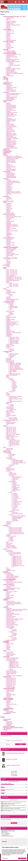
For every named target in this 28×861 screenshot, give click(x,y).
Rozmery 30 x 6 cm (11, 684)
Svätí (10, 456)
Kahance (8, 592)
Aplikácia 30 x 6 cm (17, 556)
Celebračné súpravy (11, 317)
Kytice (7, 596)
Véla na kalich (9, 410)
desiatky (8, 534)
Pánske (11, 636)
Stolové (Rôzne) (10, 98)
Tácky (10, 308)
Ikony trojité (9, 282)
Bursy (7, 416)
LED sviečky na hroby (11, 591)
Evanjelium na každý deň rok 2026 (12, 765)
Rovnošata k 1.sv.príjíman (12, 59)
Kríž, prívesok (9, 581)
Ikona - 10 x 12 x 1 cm (11, 274)
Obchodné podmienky (9, 726)
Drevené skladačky (10, 249)
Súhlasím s (14, 740)
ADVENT (6, 600)
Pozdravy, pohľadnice (11, 659)
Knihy (5, 101)
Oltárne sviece (9, 655)
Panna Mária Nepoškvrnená (19, 462)
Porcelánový (9, 208)
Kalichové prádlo (10, 360)
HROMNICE (6, 641)
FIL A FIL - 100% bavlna (15, 368)
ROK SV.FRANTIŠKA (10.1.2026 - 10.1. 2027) (15, 16)
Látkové (11, 539)
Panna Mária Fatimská (17, 460)
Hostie (5, 267)
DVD (7, 81)
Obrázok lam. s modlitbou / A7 (13, 156)
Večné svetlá (9, 344)
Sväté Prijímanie (10, 175)
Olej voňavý (9, 449)
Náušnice (8, 241)
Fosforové (8, 291)
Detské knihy (7, 84)
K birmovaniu (9, 183)
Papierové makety (10, 170)
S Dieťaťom (15, 488)
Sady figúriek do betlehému (12, 614)
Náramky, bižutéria (10, 69)
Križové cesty (7, 150)
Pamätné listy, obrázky (11, 56)
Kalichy (8, 318)
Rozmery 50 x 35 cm (14, 443)
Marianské (14, 387)
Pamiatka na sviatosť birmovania (14, 582)
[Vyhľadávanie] (19, 2)
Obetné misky (9, 325)
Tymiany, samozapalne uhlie (11, 420)
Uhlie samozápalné (11, 422)
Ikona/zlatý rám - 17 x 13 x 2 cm (14, 279)
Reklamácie (9, 724)
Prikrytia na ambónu (11, 415)
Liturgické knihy (8, 151)
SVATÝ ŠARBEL (7, 29)
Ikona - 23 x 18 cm (13, 285)
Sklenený (8, 210)
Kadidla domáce (10, 423)
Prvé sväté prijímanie (11, 126)
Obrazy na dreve (10, 435)
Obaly (5, 153)
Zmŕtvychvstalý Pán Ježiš (12, 658)
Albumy (8, 58)
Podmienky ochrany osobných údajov (13, 727)
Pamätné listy (7, 171)
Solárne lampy (9, 597)
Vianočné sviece (10, 621)
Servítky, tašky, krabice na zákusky (14, 73)
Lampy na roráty (10, 604)
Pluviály (8, 394)
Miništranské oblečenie (11, 375)
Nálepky (8, 227)
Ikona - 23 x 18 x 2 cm (11, 272)
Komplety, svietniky (10, 292)
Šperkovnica (9, 234)
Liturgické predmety (9, 301)
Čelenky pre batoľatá (11, 248)
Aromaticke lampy (10, 215)
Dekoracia (8, 587)
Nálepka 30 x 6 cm (16, 557)
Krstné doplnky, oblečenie (12, 576)
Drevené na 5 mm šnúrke (15, 531)
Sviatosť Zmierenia (10, 174)
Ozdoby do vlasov (10, 242)
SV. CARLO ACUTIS (8, 41)
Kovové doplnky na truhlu (12, 299)
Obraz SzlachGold (10, 275)
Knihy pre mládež (8, 100)
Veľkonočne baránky (11, 671)
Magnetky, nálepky (10, 694)
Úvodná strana (7, 719)
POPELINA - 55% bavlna (15, 364)
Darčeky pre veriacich (9, 214)
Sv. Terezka (15, 505)
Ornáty (8, 377)
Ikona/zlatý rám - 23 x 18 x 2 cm (14, 278)
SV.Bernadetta (15, 510)
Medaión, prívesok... (11, 22)
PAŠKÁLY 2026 (7, 676)
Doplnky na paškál (10, 687)
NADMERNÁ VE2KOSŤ (14, 374)
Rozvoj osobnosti (10, 131)
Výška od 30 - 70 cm (14, 338)
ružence (8, 262)
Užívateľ (6, 720)
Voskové (11, 555)
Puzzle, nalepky (10, 613)
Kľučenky (8, 45)
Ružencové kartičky (9, 201)
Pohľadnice (6, 196)
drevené (8, 526)
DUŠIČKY (6, 590)
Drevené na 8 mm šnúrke (15, 529)
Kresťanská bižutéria (9, 237)
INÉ (10, 372)
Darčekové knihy (10, 55)
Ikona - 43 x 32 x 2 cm (11, 269)
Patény (8, 329)
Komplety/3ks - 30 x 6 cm (18, 565)
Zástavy (8, 414)
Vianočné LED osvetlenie (12, 624)
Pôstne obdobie (10, 124)
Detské (8, 95)
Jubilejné (8, 179)
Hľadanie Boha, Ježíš (11, 114)
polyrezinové (9, 458)
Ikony (7, 32)
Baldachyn (8, 358)
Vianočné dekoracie (11, 616)
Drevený (8, 204)
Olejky (7, 326)
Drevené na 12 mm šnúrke (15, 527)
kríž (7, 260)
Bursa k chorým (13, 418)
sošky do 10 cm (10, 468)
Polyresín (8, 207)
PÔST (5, 650)
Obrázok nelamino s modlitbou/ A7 (14, 157)
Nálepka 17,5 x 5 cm (17, 563)
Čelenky (11, 63)
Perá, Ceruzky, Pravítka (12, 230)
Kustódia (8, 346)
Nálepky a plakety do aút (12, 226)
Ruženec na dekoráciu (11, 547)
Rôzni (13, 508)
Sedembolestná (16, 489)
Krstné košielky (10, 575)
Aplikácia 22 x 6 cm (17, 558)
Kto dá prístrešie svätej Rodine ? (14, 603)
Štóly (7, 403)
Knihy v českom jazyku (11, 148)
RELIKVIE (6, 49)
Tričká (7, 235)
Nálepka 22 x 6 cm (16, 559)
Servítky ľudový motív (11, 704)
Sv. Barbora (15, 494)
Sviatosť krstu (7, 572)
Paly (7, 392)
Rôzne (8, 281)
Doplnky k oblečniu (10, 60)
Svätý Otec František (11, 137)
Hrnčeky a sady (10, 221)
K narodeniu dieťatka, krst (12, 181)
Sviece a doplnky (10, 71)
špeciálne (8, 544)
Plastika (8, 266)
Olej (5, 447)
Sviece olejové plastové (15, 552)
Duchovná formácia (11, 110)
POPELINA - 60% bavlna (15, 363)
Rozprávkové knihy (10, 91)
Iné (10, 66)
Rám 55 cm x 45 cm (11, 429)
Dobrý (2, 786)
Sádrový (8, 209)
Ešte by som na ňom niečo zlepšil (7, 789)
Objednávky (9, 722)
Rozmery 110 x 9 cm (11, 678)
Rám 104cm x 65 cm (11, 427)
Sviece (5, 549)
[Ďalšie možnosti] (26, 2)
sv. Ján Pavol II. (16, 498)
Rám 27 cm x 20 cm (11, 431)
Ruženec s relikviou (11, 52)
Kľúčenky (8, 19)
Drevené (8, 290)
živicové (8, 471)
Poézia (8, 123)
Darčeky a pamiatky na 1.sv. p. (13, 54)
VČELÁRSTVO (7, 713)
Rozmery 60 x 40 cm (14, 442)
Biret (10, 400)
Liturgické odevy (10, 33)
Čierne (14, 383)
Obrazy (8, 35)
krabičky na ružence (11, 536)
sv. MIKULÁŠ (7, 598)
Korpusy (8, 293)
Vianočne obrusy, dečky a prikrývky (14, 618)
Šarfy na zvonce (13, 397)
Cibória (8, 316)
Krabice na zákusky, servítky (13, 588)
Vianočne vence (10, 617)
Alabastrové (9, 521)
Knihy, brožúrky (10, 17)
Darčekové (9, 550)
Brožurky (6, 78)
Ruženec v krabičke (11, 546)
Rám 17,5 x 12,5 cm (11, 433)
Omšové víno (7, 450)
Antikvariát (6, 149)
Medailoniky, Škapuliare (12, 224)
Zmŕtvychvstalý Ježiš (17, 513)
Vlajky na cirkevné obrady (15, 401)
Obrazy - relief (9, 437)
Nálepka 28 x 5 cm (13, 663)
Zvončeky (8, 707)
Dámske (11, 631)
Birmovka (8, 104)
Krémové (14, 385)
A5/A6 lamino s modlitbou (12, 158)
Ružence (8, 27)
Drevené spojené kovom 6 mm (16, 533)
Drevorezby (6, 265)
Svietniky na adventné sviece (13, 602)
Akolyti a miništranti (14, 353)
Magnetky (8, 223)
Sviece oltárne (9, 551)
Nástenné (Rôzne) (10, 99)
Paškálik (11, 669)
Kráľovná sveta (16, 485)
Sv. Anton (14, 493)
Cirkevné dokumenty (11, 106)
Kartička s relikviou (10, 50)
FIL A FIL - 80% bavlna (14, 366)
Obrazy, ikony (9, 23)
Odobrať (8, 744)
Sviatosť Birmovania (11, 176)
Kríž (7, 20)
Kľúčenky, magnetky (11, 40)
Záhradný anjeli (10, 213)
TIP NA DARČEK (10, 146)
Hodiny (8, 220)
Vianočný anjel (9, 626)
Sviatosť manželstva (9, 584)
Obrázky (8, 34)
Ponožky (14, 629)
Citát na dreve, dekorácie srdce (13, 216)
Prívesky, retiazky (10, 245)
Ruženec (8, 36)
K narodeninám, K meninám (13, 191)
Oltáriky (8, 229)
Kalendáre (6, 92)
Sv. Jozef (14, 499)
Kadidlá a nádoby (10, 319)
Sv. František (15, 497)
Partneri (4, 841)
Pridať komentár (14, 799)
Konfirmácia (9, 184)
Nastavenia (9, 721)
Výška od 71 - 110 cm (14, 339)
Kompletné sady (13, 306)
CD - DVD (6, 79)
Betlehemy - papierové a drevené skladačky (16, 609)
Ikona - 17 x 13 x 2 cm (11, 273)
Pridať (20, 744)
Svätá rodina (15, 520)
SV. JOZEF (6, 642)
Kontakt (6, 730)
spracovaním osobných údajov (16, 740)
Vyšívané (11, 391)
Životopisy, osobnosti (11, 143)
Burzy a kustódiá (10, 311)
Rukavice (14, 630)
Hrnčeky (8, 26)
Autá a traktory (9, 250)
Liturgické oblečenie (11, 21)
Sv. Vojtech (15, 507)
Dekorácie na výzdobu (11, 72)
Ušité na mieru (12, 409)
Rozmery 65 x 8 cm (11, 681)
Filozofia (8, 111)
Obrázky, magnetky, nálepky (13, 24)
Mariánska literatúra (11, 119)
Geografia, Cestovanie (11, 112)
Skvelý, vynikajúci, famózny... (6, 783)
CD (7, 80)
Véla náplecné (9, 407)
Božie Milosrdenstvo (17, 476)
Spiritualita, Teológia (11, 133)
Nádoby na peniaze (11, 323)
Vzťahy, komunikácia (11, 140)
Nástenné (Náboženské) (12, 94)
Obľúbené (8, 725)
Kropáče (8, 320)
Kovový (11, 294)
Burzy (10, 312)
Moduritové (9, 205)
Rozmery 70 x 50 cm (14, 441)
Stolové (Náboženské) (11, 97)
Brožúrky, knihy (10, 30)
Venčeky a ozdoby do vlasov (13, 61)
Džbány (11, 305)
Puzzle (8, 232)
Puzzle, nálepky (10, 47)
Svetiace (8, 524)
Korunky (14, 484)
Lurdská (14, 486)
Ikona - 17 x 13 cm (13, 286)
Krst (7, 117)
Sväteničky (9, 233)
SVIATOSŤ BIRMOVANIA (10, 579)
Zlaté (13, 389)
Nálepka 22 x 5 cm (13, 666)
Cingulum (11, 356)
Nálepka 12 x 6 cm (16, 564)
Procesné (11, 350)
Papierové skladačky (11, 169)
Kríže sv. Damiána (10, 300)
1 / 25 (14, 812)
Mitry (7, 376)
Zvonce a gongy (10, 345)
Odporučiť (14, 823)
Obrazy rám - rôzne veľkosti (13, 434)
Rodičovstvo (9, 129)
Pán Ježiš (11, 455)
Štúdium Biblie (9, 136)
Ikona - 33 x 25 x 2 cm (11, 271)
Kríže (7, 287)
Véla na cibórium (10, 411)
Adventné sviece (10, 601)
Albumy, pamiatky (10, 585)
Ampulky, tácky (10, 303)
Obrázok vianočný (10, 161)
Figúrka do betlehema (17, 517)
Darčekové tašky (10, 217)
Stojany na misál (10, 331)
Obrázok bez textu (10, 159)
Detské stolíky (9, 255)
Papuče (14, 635)
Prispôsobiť (5, 858)
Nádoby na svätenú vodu (12, 324)
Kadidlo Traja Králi (10, 640)
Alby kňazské (12, 355)
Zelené (14, 390)
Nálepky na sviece (10, 570)
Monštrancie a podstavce (12, 321)
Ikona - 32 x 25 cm (13, 284)
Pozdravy (6, 178)
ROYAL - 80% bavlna (14, 365)
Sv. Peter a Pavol (16, 504)
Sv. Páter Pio (15, 502)
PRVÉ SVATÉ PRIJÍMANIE (10, 53)
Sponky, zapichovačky (14, 65)
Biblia (5, 77)
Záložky (8, 164)
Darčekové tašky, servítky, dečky (14, 610)
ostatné (8, 263)
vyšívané (11, 405)
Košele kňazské (10, 362)
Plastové (8, 523)
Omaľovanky (9, 88)
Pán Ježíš (11, 475)
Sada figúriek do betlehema (18, 516)
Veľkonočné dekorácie (11, 672)
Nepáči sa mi (3, 792)
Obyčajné (11, 379)
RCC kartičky (9, 165)
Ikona (7, 644)
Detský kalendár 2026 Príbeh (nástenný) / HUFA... (15, 753)
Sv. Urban (14, 506)
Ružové (14, 388)
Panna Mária (12, 454)
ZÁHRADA (6, 710)
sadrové (8, 467)
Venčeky (11, 62)
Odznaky (8, 243)
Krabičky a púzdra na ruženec (13, 68)
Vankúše (8, 413)
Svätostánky (9, 334)
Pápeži (8, 121)
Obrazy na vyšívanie (11, 228)
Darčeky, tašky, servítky (12, 577)
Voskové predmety (8, 698)
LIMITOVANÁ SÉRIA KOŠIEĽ (16, 369)
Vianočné (8, 190)
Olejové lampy (9, 448)
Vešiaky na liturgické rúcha (15, 398)
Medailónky (9, 239)
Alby (7, 352)
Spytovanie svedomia (11, 134)
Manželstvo (9, 118)
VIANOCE (8, 139)
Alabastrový (9, 203)
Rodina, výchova (10, 130)
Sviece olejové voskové (14, 553)
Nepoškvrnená (15, 487)
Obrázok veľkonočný (11, 162)
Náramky (8, 240)
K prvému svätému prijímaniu (13, 182)
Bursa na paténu (13, 417)
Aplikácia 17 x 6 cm (17, 562)
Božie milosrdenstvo (11, 105)
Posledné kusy (9, 75)
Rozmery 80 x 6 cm (11, 680)
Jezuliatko (14, 519)
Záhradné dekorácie (11, 712)
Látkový (8, 211)
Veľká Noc (11, 511)
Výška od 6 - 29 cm (14, 337)
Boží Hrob (14, 512)
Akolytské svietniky (13, 340)
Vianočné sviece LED (11, 622)
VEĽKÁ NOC (7, 656)
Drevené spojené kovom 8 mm (16, 532)
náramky (8, 261)
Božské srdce (15, 478)
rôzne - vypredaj (10, 545)
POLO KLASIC (12, 370)
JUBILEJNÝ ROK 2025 (9, 688)
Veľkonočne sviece (10, 660)
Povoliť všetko (22, 858)
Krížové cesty (12, 473)
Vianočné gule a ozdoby (12, 620)
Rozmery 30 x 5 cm (11, 685)
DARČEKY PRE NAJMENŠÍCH (11, 247)
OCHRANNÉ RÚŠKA (8, 708)
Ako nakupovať (7, 728)
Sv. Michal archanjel (17, 501)
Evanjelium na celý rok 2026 (11, 759)
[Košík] (23, 2)
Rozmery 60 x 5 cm (11, 682)
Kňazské (8, 185)
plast (7, 542)
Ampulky (11, 304)
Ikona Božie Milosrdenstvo (12, 280)
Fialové (14, 384)
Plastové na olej (10, 686)
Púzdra (11, 314)
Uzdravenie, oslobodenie (12, 138)
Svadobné (8, 188)
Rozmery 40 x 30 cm (14, 445)
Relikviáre (8, 330)
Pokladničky (9, 252)
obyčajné (11, 404)
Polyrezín (8, 298)
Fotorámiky (9, 219)
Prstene (8, 246)
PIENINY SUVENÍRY (8, 699)
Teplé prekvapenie (10, 627)
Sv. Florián (14, 495)
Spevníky (8, 132)
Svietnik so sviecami (14, 343)
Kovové (8, 297)
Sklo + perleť (9, 543)
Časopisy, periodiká (11, 107)
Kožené (11, 538)
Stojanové (11, 349)
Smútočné (8, 168)
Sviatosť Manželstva (11, 177)
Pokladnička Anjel (10, 469)
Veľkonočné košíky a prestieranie (14, 675)
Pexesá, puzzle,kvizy (11, 90)
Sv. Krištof (14, 500)
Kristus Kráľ (15, 479)
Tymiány (8, 421)
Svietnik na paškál (13, 342)
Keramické (8, 453)
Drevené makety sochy (11, 436)
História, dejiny (9, 113)
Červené (14, 382)
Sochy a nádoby (10, 595)
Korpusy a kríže (13, 474)
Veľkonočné (9, 189)
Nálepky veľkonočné (11, 673)
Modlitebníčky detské (11, 87)
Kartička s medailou (11, 166)
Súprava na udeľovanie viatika (13, 332)
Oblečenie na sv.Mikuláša (15, 396)
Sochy (7, 28)
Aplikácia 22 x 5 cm (14, 665)
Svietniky (8, 336)
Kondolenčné (9, 187)
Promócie (8, 194)
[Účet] (16, 2)
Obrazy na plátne (10, 439)
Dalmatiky (8, 359)
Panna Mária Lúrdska (17, 461)
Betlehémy (8, 608)
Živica (10, 295)
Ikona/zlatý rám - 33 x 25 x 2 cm (14, 276)
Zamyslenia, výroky (11, 142)
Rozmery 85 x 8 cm (11, 679)
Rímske (11, 378)
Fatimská (14, 482)
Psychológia (9, 127)
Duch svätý (9, 108)
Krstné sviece (9, 573)
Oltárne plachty (10, 408)
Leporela (8, 86)
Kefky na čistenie (13, 307)
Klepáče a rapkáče (10, 654)
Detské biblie (9, 85)
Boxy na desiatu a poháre (12, 254)
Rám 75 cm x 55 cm (11, 428)
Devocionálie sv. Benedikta (10, 258)
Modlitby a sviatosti (10, 120)
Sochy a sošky (7, 452)
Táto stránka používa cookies (10, 847)
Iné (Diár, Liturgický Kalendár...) (13, 93)
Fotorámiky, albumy (11, 578)
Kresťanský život (10, 116)
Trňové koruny (9, 652)
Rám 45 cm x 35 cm (11, 430)
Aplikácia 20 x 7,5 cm (17, 560)
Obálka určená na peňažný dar (13, 192)
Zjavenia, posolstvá (11, 144)
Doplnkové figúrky (16, 518)
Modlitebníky (7, 152)
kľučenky (8, 259)
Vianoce (11, 514)
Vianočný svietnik (10, 623)
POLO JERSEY (13, 371)
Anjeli (5, 202)
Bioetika (8, 103)
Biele (13, 381)
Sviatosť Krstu (9, 172)
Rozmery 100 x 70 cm (14, 440)
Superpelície (9, 402)
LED (7, 568)
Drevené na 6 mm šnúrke (15, 530)
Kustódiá (11, 313)
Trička (7, 706)
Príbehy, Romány (10, 125)
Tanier (7, 705)
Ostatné (8, 236)
